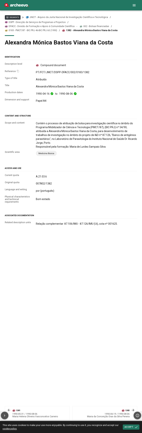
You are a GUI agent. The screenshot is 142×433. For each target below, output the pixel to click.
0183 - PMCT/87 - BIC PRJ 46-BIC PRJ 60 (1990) (33, 30)
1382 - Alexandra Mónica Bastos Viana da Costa (91, 30)
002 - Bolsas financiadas (96, 26)
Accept (129, 427)
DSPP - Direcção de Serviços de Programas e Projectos (37, 22)
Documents (12, 17)
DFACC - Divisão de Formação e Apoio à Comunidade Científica (42, 26)
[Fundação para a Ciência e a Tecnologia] (16, 5)
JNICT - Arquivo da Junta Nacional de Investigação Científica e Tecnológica (69, 17)
